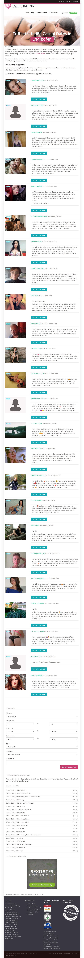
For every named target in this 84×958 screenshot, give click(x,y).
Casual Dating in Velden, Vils (42, 841)
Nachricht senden (38, 99)
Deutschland (18, 894)
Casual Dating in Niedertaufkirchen (42, 816)
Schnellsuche (54, 13)
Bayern (25, 894)
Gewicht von (10, 736)
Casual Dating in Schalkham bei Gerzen (42, 809)
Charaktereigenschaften (35, 908)
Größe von (9, 728)
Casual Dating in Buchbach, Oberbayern (42, 844)
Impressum (75, 953)
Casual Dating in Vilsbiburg (42, 800)
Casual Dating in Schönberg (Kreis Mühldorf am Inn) (42, 797)
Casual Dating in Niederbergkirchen (42, 819)
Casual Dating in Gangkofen (42, 806)
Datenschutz (66, 953)
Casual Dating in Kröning (42, 851)
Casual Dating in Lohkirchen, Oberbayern (42, 803)
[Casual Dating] (19, 7)
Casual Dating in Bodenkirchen (42, 790)
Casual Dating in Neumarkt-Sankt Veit (42, 793)
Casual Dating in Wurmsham (42, 813)
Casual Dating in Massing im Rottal (42, 822)
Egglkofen (54, 80)
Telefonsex (68, 1)
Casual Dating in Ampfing (42, 838)
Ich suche (9, 713)
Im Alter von (10, 721)
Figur (7, 743)
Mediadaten (52, 953)
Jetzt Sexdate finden (70, 767)
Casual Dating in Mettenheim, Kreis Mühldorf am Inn (42, 835)
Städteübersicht (42, 13)
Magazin (75, 1)
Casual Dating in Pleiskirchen (42, 848)
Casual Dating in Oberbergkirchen (42, 825)
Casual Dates (40, 54)
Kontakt (59, 953)
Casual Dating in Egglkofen (36, 894)
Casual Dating (30, 13)
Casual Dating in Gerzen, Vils (42, 832)
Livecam (61, 1)
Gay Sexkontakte (33, 912)
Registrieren (69, 13)
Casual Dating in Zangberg (42, 828)
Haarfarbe (9, 751)
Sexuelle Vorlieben (34, 910)
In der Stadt (10, 759)
